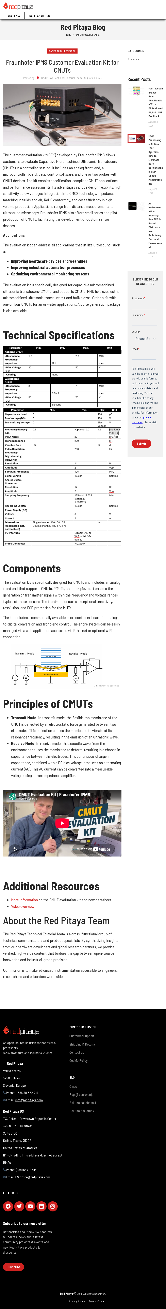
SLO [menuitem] (72, 1077)
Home (68, 34)
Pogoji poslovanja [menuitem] (81, 1094)
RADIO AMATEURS (39, 16)
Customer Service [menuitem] (82, 1027)
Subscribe (13, 1267)
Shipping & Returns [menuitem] (82, 1044)
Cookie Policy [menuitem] (78, 1060)
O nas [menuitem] (73, 1086)
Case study (82, 34)
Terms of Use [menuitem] (96, 1301)
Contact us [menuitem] (76, 1052)
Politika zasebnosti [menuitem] (82, 1102)
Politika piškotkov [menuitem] (81, 1110)
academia (133, 59)
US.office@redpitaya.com (32, 1177)
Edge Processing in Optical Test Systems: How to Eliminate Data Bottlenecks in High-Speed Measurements (155, 159)
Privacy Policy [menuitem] (77, 1301)
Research (94, 34)
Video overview (22, 906)
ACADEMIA (14, 16)
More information (25, 899)
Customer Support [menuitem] (81, 1036)
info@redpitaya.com (29, 1100)
